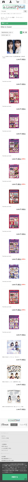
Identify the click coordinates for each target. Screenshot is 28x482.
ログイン (4, 436)
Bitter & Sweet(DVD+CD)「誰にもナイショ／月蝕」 (13, 406)
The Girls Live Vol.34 (6, 206)
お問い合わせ (5, 446)
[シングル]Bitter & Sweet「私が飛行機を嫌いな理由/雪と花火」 (13, 57)
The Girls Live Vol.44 (6, 106)
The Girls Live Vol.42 (6, 131)
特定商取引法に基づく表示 (8, 460)
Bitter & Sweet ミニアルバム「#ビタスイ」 (11, 357)
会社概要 (4, 456)
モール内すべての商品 (6, 13)
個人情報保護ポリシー (7, 458)
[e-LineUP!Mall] (14, 7)
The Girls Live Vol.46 (6, 81)
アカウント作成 (5, 438)
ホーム (2, 17)
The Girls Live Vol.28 (6, 306)
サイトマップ (5, 450)
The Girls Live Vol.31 (6, 256)
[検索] (25, 11)
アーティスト (19, 17)
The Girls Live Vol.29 (6, 281)
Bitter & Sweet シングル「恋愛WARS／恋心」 (12, 381)
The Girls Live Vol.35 (6, 181)
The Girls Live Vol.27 (6, 332)
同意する (15, 477)
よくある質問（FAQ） (7, 448)
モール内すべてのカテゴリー (17, 13)
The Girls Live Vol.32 (6, 231)
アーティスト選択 (10, 17)
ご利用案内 (4, 444)
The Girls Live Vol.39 (6, 156)
